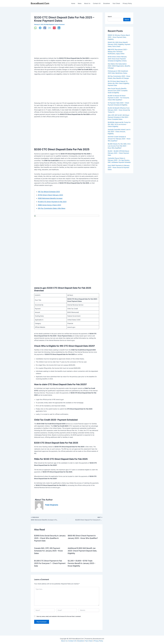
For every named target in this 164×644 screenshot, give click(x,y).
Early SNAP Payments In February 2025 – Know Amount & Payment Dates (118, 167)
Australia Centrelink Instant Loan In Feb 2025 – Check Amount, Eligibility (119, 131)
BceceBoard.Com (40, 3)
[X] (49, 28)
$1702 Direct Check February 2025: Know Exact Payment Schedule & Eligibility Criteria (117, 59)
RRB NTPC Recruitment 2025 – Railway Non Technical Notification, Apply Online (118, 51)
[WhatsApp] (35, 28)
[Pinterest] (54, 28)
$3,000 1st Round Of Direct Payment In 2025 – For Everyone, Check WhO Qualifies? (118, 98)
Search (110, 16)
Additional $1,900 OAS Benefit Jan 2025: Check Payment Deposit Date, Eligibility (82, 550)
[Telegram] (40, 28)
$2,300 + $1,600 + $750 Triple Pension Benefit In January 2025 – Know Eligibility (81, 563)
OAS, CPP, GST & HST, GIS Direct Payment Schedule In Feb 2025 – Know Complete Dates (118, 117)
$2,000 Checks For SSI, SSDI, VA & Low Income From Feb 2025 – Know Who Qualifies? (119, 146)
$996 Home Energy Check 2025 (49, 205)
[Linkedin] (59, 28)
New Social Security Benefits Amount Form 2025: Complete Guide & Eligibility (117, 90)
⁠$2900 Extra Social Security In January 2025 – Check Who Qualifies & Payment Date (50, 538)
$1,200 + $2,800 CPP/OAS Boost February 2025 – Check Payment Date (118, 153)
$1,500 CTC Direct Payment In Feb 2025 (52, 202)
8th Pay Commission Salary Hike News (51, 208)
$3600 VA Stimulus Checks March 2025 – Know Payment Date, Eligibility (119, 37)
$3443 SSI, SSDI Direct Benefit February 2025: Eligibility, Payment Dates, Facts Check (119, 44)
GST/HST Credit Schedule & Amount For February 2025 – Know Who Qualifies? (119, 139)
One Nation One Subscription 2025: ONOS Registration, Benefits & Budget (119, 66)
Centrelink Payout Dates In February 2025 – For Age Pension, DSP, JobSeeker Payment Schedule (119, 160)
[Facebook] (45, 28)
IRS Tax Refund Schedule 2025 (49, 192)
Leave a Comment (60, 24)
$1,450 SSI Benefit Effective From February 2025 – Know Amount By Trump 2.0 (119, 110)
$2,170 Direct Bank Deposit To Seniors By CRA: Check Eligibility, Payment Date (118, 83)
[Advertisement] (66, 44)
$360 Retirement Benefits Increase (50, 198)
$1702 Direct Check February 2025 (50, 195)
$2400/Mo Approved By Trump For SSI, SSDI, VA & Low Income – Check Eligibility (119, 124)
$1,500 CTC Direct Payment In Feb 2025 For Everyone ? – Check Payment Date (49, 563)
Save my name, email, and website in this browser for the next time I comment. (59, 616)
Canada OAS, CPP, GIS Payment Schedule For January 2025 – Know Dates (48, 550)
